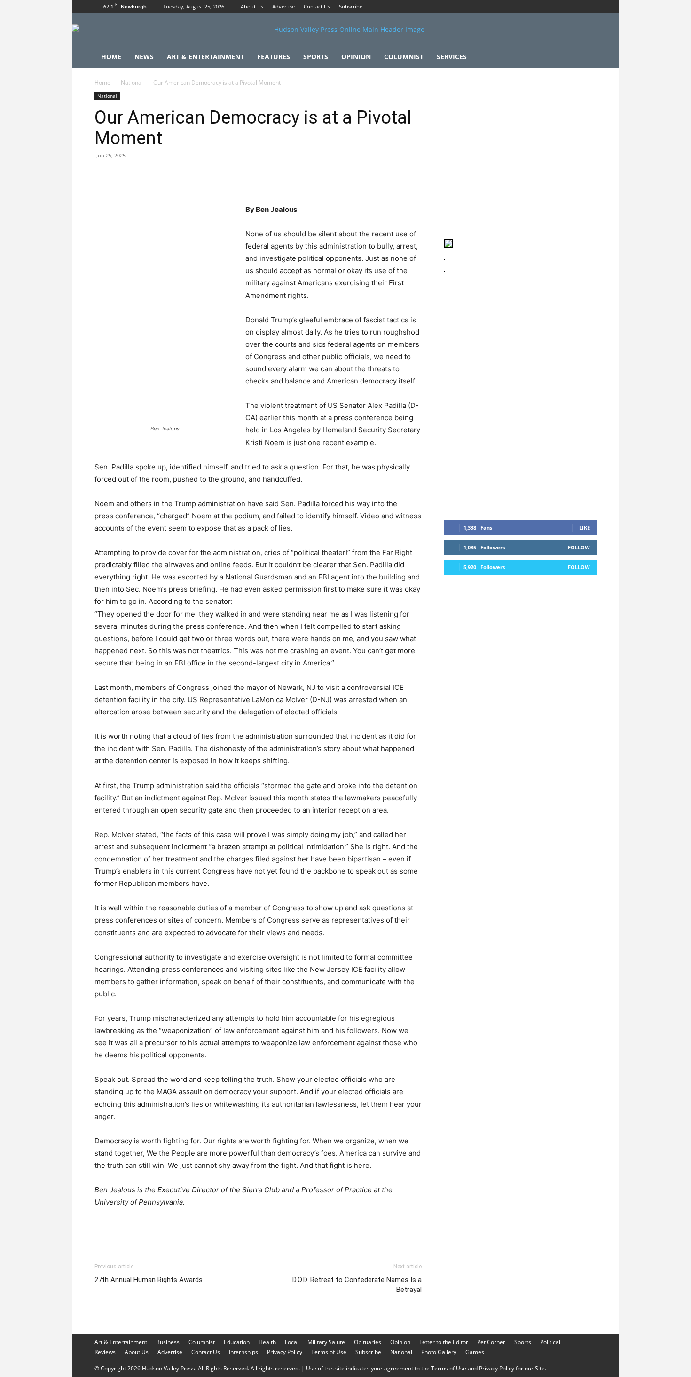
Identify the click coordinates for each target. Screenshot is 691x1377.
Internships (243, 1352)
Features (273, 56)
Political (550, 1342)
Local (291, 1342)
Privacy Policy (284, 1352)
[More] (277, 176)
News (144, 56)
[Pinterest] (147, 176)
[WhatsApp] (168, 176)
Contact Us (317, 6)
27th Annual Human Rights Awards (148, 1279)
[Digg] (255, 176)
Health (267, 1342)
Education (237, 1342)
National (132, 82)
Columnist (404, 56)
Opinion (356, 56)
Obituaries (367, 1342)
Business (168, 1342)
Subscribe (350, 6)
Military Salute (326, 1342)
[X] (589, 6)
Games (474, 1352)
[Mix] (233, 176)
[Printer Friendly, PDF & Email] (376, 1228)
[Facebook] (558, 6)
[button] (585, 57)
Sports (315, 56)
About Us (252, 6)
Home (111, 56)
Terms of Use (328, 1352)
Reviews (105, 1352)
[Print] (212, 176)
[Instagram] (574, 6)
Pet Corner (491, 1342)
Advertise (283, 6)
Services (452, 56)
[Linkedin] (190, 176)
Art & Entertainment (205, 56)
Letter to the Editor (443, 1342)
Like (584, 527)
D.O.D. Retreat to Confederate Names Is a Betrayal (357, 1284)
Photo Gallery (438, 1352)
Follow (579, 547)
